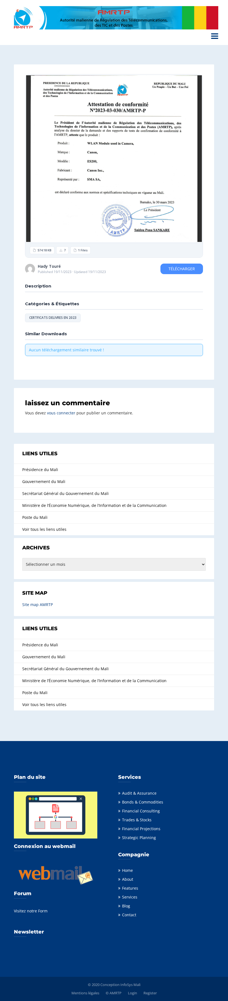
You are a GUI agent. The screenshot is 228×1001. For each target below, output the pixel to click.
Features (130, 888)
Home (127, 870)
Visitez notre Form (31, 911)
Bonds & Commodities (142, 802)
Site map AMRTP (37, 604)
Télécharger (181, 268)
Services (129, 897)
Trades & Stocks (137, 819)
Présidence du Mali (40, 469)
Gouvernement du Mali (43, 481)
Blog (126, 906)
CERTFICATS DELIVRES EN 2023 (52, 317)
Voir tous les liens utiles (44, 529)
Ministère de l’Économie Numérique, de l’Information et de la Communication (94, 505)
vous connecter (61, 413)
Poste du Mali (35, 517)
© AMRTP (114, 992)
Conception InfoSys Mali (120, 984)
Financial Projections (141, 828)
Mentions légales (85, 992)
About (127, 879)
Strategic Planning (139, 837)
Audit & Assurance (139, 793)
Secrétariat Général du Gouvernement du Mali (65, 493)
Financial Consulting (141, 811)
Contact (129, 914)
